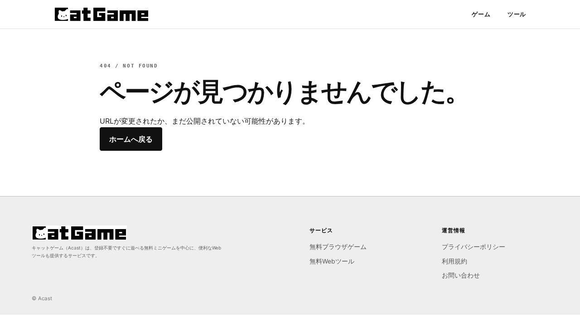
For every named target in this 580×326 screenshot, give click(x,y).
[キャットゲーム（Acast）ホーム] (101, 14)
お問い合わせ (461, 275)
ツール (517, 14)
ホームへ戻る (131, 139)
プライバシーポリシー (473, 246)
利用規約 (454, 261)
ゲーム (481, 14)
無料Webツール (331, 261)
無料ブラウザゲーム (338, 246)
